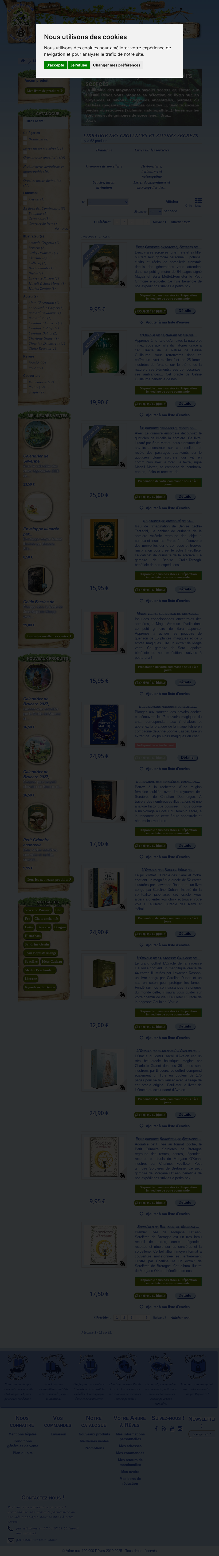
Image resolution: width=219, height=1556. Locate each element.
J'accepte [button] (55, 65)
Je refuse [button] (78, 65)
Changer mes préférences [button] (116, 65)
